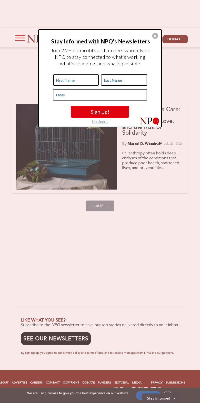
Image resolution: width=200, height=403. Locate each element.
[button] (155, 36)
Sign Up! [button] (100, 112)
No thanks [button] (100, 121)
